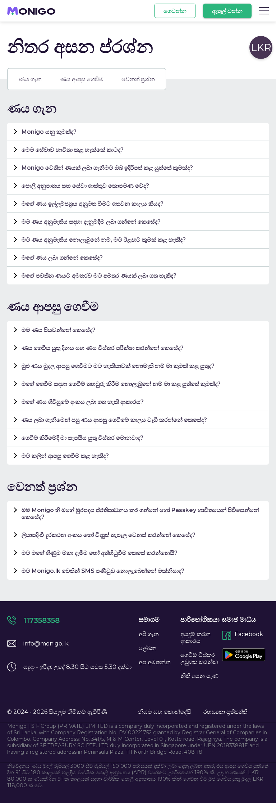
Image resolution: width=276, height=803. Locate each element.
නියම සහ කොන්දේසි (164, 711)
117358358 (41, 620)
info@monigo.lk (46, 643)
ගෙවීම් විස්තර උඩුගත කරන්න (199, 658)
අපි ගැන (149, 634)
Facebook (249, 634)
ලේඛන (147, 648)
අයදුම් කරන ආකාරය (195, 637)
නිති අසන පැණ (199, 675)
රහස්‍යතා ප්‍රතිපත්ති (225, 711)
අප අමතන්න (155, 662)
